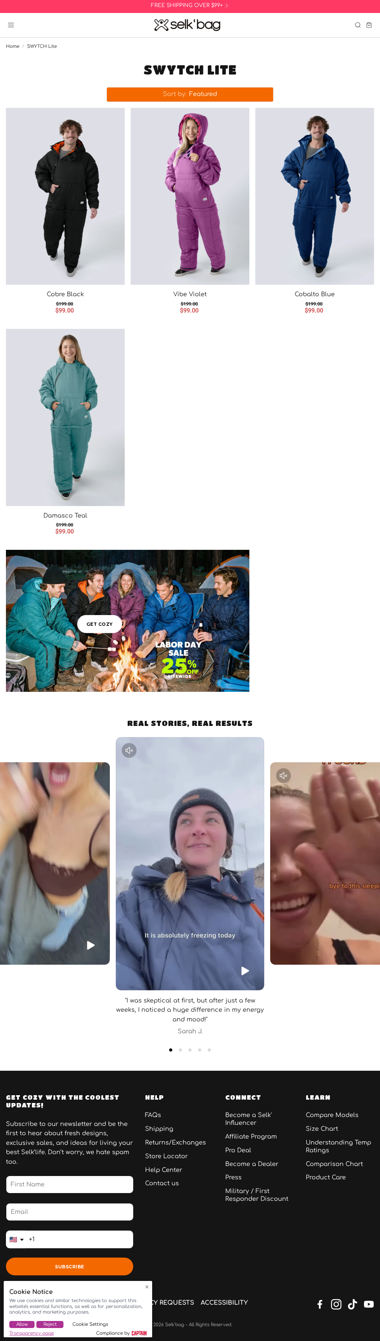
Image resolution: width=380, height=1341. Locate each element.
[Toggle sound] (129, 750)
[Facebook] (320, 1304)
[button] (11, 25)
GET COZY (99, 624)
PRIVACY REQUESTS (163, 1302)
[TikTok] (352, 1304)
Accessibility (224, 1302)
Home (12, 46)
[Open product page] (65, 196)
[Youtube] (369, 1304)
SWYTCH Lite (42, 46)
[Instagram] (336, 1304)
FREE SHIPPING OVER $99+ (187, 5)
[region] (190, 5)
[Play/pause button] (90, 945)
